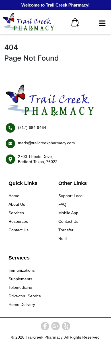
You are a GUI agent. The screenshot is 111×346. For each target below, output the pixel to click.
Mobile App (68, 213)
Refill (62, 238)
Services (16, 213)
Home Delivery (22, 304)
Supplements (20, 279)
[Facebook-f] (45, 326)
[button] (102, 23)
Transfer (65, 230)
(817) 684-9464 (32, 127)
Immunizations (22, 270)
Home (14, 195)
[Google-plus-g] (55, 326)
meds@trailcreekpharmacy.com (46, 143)
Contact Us (18, 230)
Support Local (70, 195)
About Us (17, 204)
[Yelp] (66, 326)
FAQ (62, 204)
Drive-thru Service (25, 296)
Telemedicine (20, 287)
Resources (18, 221)
